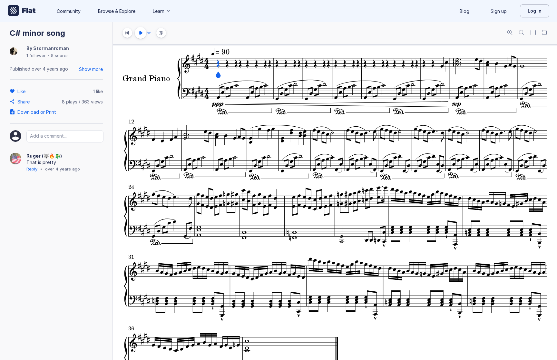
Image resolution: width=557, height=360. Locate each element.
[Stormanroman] (13, 51)
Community (69, 11)
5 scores (60, 55)
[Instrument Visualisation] (161, 33)
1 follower (36, 55)
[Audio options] (148, 33)
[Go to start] (127, 33)
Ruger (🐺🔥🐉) (44, 156)
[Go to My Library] (22, 11)
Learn (158, 11)
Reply (31, 168)
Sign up (499, 11)
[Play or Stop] (140, 33)
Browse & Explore (116, 11)
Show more (91, 69)
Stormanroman (51, 48)
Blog (464, 11)
